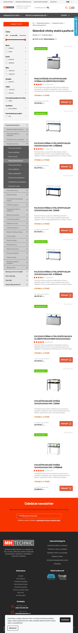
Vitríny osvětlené (13, 152)
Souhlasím (65, 620)
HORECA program (13, 205)
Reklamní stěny (12, 194)
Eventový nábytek (13, 253)
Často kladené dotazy (21, 584)
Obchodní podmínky (41, 2)
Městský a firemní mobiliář (14, 272)
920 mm (17, 93)
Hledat (60, 8)
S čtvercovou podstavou (16, 177)
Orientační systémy (13, 219)
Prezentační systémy (12, 125)
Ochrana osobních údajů (20, 590)
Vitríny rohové (12, 156)
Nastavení (12, 628)
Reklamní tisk (11, 267)
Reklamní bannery (13, 249)
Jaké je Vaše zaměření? (13, 284)
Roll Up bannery (12, 244)
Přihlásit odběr (39, 525)
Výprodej (8, 280)
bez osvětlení (17, 108)
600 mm (17, 82)
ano (17, 116)
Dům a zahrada (10, 276)
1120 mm (17, 89)
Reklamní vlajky (12, 240)
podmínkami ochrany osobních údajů (48, 520)
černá (17, 52)
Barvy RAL (20, 592)
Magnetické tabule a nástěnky (13, 210)
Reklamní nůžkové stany (15, 232)
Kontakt (20, 576)
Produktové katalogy (23, 2)
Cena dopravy (8, 2)
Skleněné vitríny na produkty (57, 553)
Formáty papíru (21, 595)
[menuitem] (13, 15)
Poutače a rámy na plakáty (15, 139)
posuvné (17, 59)
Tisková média (11, 257)
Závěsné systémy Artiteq (15, 129)
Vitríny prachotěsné (14, 165)
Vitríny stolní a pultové (15, 161)
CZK (68, 2)
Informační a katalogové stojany (15, 199)
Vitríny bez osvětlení (14, 148)
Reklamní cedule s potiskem (13, 262)
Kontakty (53, 2)
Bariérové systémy (13, 215)
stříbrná (17, 48)
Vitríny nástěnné (13, 169)
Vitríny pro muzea (14, 186)
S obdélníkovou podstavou (17, 182)
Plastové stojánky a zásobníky (13, 134)
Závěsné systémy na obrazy (57, 545)
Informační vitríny (12, 190)
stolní (17, 101)
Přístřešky (57, 564)
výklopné (17, 63)
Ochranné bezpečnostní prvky (57, 560)
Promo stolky (11, 236)
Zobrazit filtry (16, 24)
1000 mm (17, 70)
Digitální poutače (12, 223)
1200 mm (17, 74)
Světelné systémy (13, 227)
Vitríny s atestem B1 (14, 173)
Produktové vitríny (13, 144)
